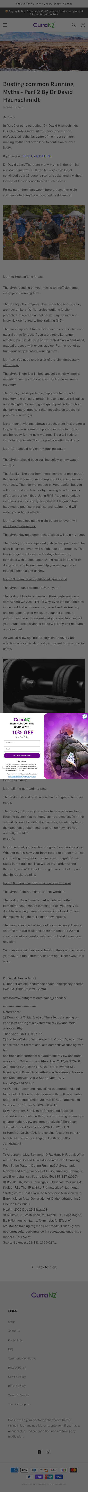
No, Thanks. (22, 761)
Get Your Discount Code (22, 755)
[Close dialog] (85, 716)
